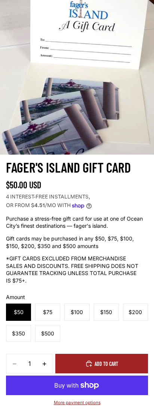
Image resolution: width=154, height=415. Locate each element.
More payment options (77, 402)
